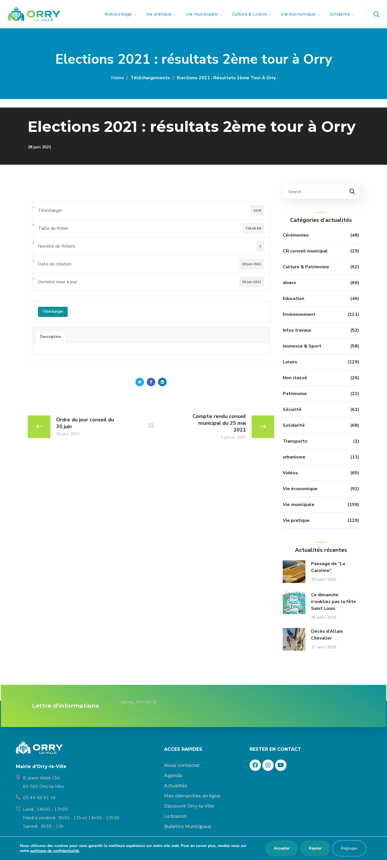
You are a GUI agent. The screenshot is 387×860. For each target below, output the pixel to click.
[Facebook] (255, 765)
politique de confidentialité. (55, 850)
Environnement (299, 314)
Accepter (282, 848)
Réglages (349, 848)
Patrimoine (295, 394)
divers (289, 283)
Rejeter (315, 848)
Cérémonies (296, 235)
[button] (376, 14)
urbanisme (294, 457)
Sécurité (292, 409)
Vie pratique (296, 520)
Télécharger (52, 311)
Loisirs (290, 362)
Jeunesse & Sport (302, 346)
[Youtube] (280, 765)
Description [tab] (50, 336)
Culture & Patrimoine (306, 267)
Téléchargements (150, 78)
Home (117, 78)
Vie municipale (298, 504)
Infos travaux (297, 330)
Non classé (295, 378)
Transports (295, 441)
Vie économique (300, 489)
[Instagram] (268, 765)
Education (293, 298)
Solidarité (294, 425)
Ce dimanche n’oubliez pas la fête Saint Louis (333, 602)
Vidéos (290, 473)
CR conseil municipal (305, 251)
